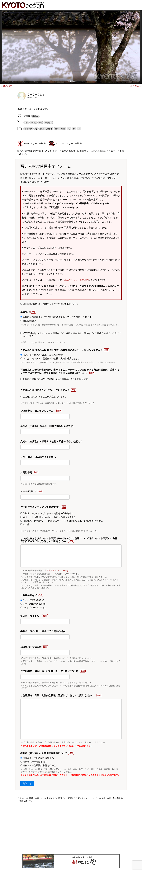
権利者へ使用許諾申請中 (34, 762)
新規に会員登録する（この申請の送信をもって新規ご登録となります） (58, 317)
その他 (25, 524)
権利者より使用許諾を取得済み (38, 758)
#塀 (26, 122)
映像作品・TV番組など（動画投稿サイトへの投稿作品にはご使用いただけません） (64, 521)
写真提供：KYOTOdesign (58, 570)
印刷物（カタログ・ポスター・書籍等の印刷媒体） (48, 513)
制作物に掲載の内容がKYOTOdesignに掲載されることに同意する (55, 379)
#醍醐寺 (48, 122)
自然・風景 (60, 129)
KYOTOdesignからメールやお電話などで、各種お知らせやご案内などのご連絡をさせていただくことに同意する (70, 334)
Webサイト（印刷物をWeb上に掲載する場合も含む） (49, 517)
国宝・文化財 (46, 129)
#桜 (40, 122)
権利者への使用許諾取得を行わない (40, 765)
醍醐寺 (35, 116)
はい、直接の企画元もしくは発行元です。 (43, 355)
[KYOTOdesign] (23, 8)
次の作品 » (135, 86)
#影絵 (33, 122)
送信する (27, 783)
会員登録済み (29, 320)
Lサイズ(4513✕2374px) (34, 607)
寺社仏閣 (28, 129)
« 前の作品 (6, 86)
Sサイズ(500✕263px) (33, 600)
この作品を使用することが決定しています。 (44, 396)
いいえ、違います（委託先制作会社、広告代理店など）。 (51, 358)
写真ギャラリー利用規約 (76, 280)
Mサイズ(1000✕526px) (33, 604)
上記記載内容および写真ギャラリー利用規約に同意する (50, 304)
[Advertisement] (71, 828)
